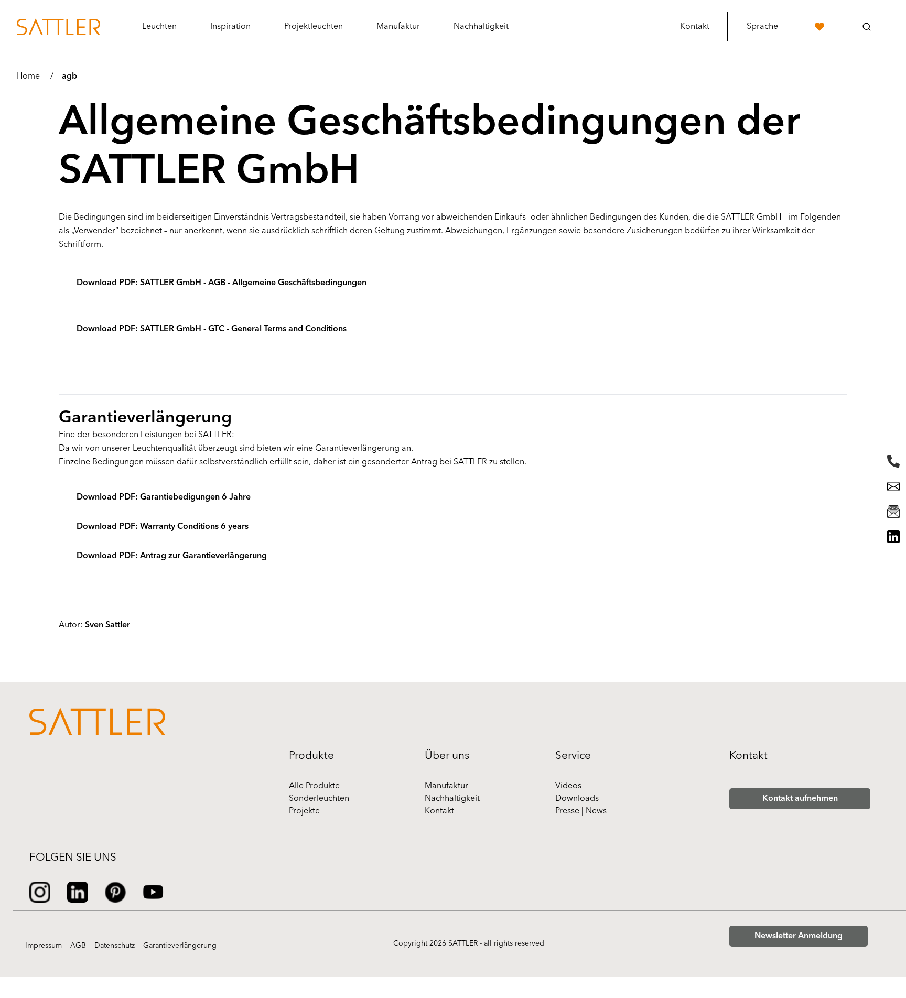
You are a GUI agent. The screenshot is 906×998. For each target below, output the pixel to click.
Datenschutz (114, 946)
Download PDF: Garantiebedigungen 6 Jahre (164, 497)
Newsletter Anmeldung (798, 936)
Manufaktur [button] (398, 27)
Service (573, 756)
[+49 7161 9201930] (893, 461)
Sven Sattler (107, 625)
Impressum (43, 946)
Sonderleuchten (319, 799)
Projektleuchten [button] (313, 27)
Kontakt (694, 27)
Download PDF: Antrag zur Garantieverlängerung (172, 556)
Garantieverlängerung (180, 946)
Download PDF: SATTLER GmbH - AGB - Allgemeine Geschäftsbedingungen (221, 283)
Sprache (762, 27)
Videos (568, 786)
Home (28, 76)
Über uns (447, 756)
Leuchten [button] (159, 27)
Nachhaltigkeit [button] (481, 27)
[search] (866, 27)
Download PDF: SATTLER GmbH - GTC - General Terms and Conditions (212, 329)
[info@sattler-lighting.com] (893, 486)
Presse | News (581, 811)
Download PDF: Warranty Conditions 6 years (163, 527)
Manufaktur (446, 786)
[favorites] (819, 27)
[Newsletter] (893, 511)
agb (69, 76)
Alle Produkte (314, 786)
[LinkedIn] (893, 536)
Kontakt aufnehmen (800, 799)
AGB (78, 946)
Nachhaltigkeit (452, 799)
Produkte (311, 756)
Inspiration (230, 27)
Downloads (577, 799)
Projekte (304, 811)
